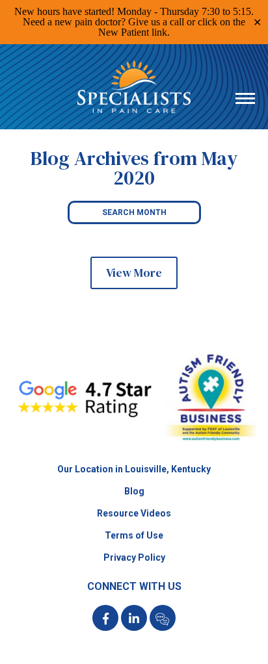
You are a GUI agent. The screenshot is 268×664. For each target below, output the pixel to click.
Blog (134, 491)
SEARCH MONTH (134, 212)
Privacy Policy (134, 557)
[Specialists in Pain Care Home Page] (134, 439)
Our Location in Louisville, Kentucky (134, 469)
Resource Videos (134, 513)
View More (134, 272)
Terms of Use (134, 535)
